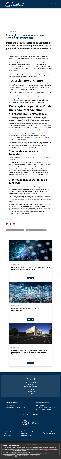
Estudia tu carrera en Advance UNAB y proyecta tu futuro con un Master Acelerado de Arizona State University (29, 352)
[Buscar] (51, 4)
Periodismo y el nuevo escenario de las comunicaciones (25, 310)
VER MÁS (30, 278)
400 (28, 134)
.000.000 (31, 134)
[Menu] (55, 4)
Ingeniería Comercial (31, 210)
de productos (37, 134)
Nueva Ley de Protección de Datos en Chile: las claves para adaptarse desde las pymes (30, 268)
